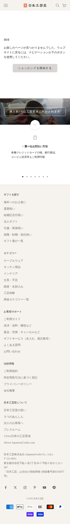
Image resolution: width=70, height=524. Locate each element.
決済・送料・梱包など (18, 325)
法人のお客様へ (13, 423)
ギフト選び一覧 (13, 240)
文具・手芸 (11, 280)
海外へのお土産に (15, 202)
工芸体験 (9, 292)
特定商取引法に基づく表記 (20, 377)
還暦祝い (9, 208)
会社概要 (9, 390)
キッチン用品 (12, 267)
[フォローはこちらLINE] (54, 487)
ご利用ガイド (12, 319)
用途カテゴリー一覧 (16, 299)
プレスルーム (12, 429)
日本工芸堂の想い (15, 410)
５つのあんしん (13, 416)
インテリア (11, 273)
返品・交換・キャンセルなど (22, 332)
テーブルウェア (13, 260)
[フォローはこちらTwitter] (15, 487)
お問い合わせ (12, 351)
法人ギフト (11, 221)
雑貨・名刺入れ (13, 286)
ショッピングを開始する (35, 68)
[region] (35, 153)
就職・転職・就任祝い (18, 234)
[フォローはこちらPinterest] (35, 487)
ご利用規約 (11, 371)
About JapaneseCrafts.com (19, 442)
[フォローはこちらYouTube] (44, 487)
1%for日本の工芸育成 (17, 436)
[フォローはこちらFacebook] (5, 487)
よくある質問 (12, 344)
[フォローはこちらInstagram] (25, 487)
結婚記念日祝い (13, 215)
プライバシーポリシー (18, 384)
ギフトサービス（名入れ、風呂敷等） (27, 338)
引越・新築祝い (13, 228)
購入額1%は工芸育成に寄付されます (35, 111)
